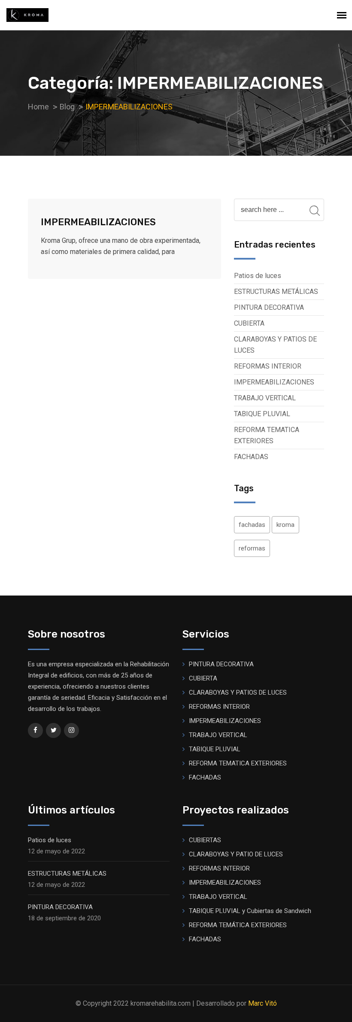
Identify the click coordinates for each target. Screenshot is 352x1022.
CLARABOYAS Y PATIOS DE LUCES (275, 344)
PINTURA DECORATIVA (269, 307)
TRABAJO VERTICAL (265, 398)
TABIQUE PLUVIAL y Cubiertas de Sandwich (250, 911)
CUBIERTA (249, 323)
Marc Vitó (262, 1003)
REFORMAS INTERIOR (267, 366)
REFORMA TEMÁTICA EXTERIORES (238, 925)
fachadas (252, 525)
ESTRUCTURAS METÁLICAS (276, 291)
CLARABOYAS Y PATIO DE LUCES (236, 854)
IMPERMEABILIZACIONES (98, 222)
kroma (285, 525)
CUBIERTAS (205, 840)
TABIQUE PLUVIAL (262, 414)
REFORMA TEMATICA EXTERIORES (266, 435)
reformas (252, 548)
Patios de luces (257, 276)
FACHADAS (251, 457)
